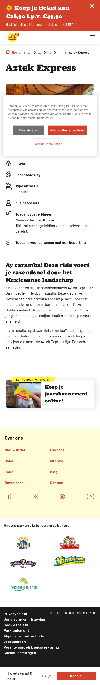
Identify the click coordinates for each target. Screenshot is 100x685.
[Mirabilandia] (69, 561)
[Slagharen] (69, 542)
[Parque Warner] (23, 562)
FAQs (9, 471)
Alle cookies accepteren (67, 130)
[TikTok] (62, 496)
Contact (57, 482)
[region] (50, 125)
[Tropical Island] (23, 583)
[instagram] (35, 496)
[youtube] (90, 496)
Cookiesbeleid (16, 624)
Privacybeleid (15, 613)
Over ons (57, 450)
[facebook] (8, 496)
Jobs (9, 460)
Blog (54, 471)
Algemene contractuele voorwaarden (24, 639)
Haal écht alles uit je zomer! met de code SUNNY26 (41, 24)
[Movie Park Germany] (23, 542)
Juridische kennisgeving (24, 619)
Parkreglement (16, 630)
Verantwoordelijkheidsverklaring (31, 647)
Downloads (14, 482)
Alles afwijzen (28, 130)
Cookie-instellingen (20, 652)
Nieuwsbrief (15, 450)
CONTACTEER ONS (61, 612)
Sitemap (57, 460)
